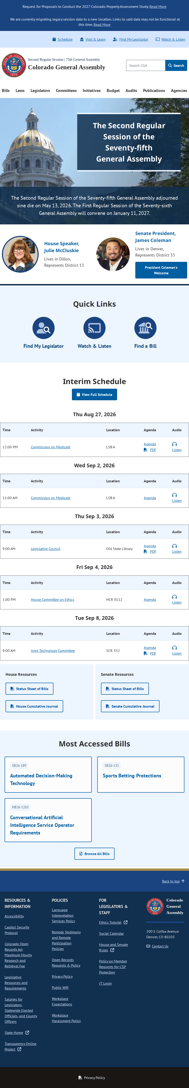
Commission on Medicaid (51, 447)
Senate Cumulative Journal (133, 706)
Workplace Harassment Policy (66, 1018)
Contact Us (160, 946)
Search (178, 65)
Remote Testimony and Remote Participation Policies (66, 940)
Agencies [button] (179, 90)
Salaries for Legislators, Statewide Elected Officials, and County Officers (21, 1010)
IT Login (105, 983)
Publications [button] (154, 90)
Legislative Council (45, 548)
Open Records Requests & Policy (66, 962)
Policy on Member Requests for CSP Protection (113, 967)
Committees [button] (66, 90)
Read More (157, 6)
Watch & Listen (173, 39)
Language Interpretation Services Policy (63, 915)
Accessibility (14, 916)
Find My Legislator (133, 39)
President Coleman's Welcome (161, 270)
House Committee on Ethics (52, 599)
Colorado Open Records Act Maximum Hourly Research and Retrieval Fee (18, 954)
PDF (153, 449)
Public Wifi (60, 987)
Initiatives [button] (91, 90)
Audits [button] (131, 90)
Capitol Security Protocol (17, 930)
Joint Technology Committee (53, 650)
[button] (94, 854)
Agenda (150, 444)
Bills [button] (6, 90)
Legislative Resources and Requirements (16, 982)
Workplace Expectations (62, 1001)
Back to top (171, 881)
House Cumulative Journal (37, 706)
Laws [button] (20, 90)
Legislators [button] (40, 90)
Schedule (65, 39)
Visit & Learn (96, 39)
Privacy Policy (62, 976)
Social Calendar (111, 933)
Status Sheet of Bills (32, 688)
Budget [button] (113, 90)
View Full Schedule (97, 394)
